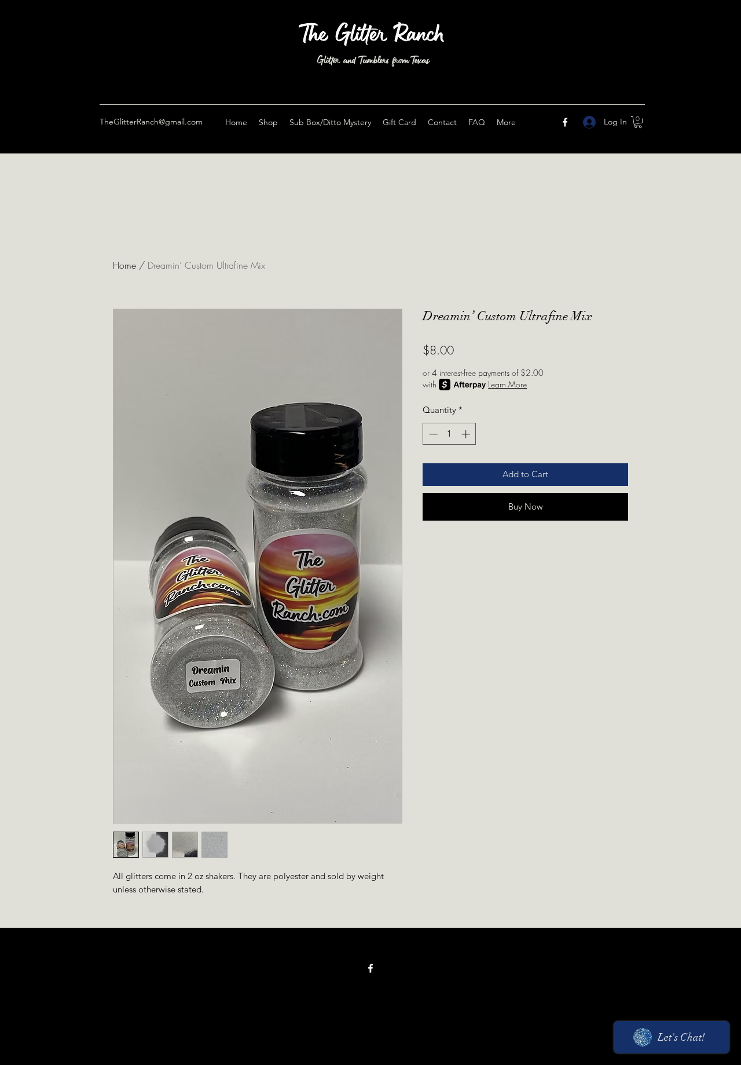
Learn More (507, 384)
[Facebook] (565, 122)
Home (124, 265)
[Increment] (467, 434)
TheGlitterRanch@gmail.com (151, 121)
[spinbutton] (449, 434)
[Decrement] (432, 434)
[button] (638, 122)
